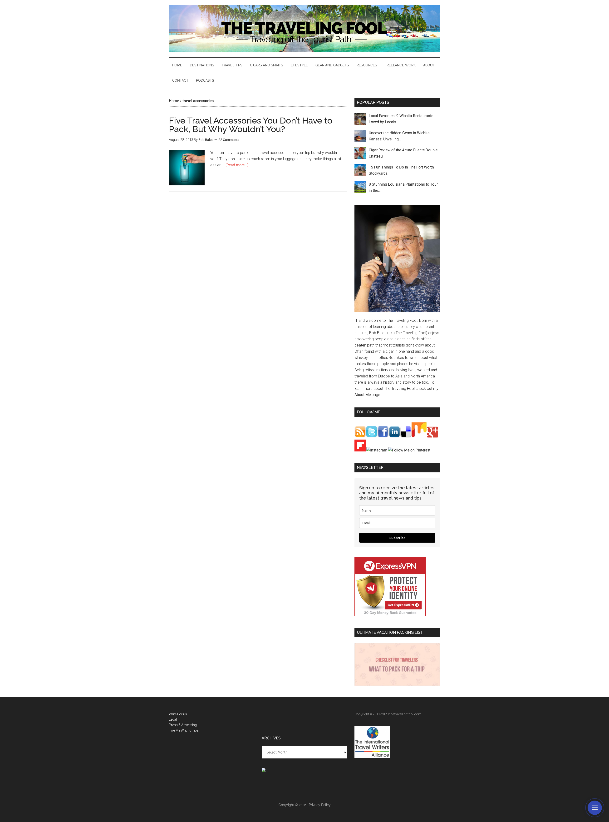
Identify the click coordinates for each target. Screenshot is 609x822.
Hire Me (174, 730)
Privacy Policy (320, 805)
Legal (173, 719)
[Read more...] (237, 165)
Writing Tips (190, 730)
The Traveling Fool (304, 28)
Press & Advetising (183, 725)
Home (174, 101)
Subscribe (397, 537)
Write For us (178, 714)
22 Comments (228, 140)
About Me (362, 394)
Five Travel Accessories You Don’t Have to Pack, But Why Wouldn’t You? (250, 124)
